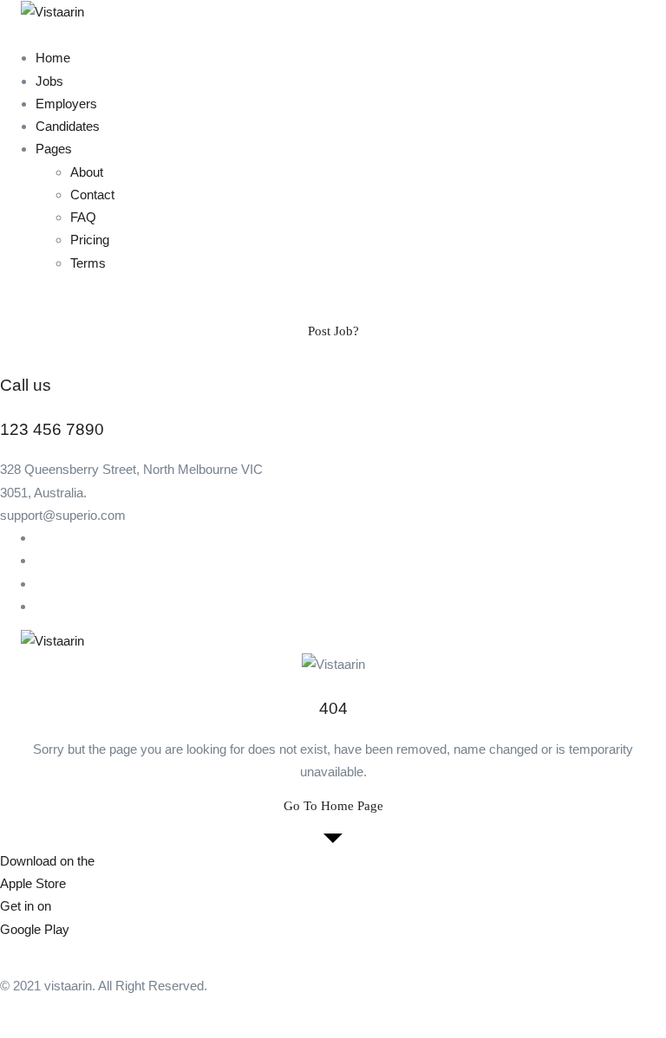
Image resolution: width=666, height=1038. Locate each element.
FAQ (83, 217)
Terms (88, 263)
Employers (66, 103)
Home (53, 57)
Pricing (89, 239)
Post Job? (333, 331)
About (86, 172)
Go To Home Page (333, 806)
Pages (54, 148)
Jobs (49, 81)
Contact (92, 194)
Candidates (68, 126)
